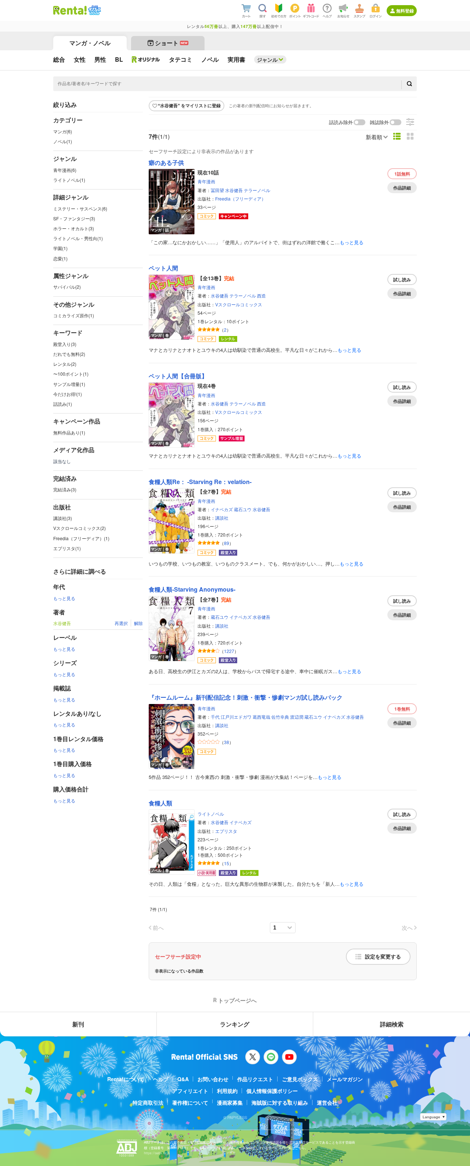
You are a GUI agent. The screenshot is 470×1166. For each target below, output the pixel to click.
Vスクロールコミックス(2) (79, 528)
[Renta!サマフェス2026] (94, 10)
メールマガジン (345, 1079)
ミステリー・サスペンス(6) (80, 208)
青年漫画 (206, 181)
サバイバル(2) (67, 287)
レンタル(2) (64, 364)
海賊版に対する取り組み (280, 1102)
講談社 (221, 518)
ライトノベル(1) (69, 180)
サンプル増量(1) (69, 384)
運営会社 (327, 1102)
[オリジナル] (146, 59)
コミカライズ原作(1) (73, 315)
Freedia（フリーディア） (240, 198)
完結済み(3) (64, 489)
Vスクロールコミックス (238, 304)
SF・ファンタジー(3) (74, 218)
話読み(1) (62, 404)
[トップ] (70, 10)
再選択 (121, 623)
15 (226, 863)
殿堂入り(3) (64, 344)
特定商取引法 (148, 1102)
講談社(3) (62, 518)
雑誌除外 (379, 122)
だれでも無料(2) (69, 354)
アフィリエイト (190, 1090)
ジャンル (267, 59)
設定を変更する (383, 957)
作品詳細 (402, 187)
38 (226, 742)
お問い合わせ (213, 1079)
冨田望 (217, 190)
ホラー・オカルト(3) (73, 228)
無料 (402, 173)
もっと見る (64, 598)
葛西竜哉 (261, 717)
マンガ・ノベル (90, 43)
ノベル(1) (62, 141)
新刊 (78, 1024)
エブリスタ (226, 831)
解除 (138, 623)
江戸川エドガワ (236, 717)
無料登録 (405, 10)
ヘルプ (161, 1079)
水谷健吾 (234, 190)
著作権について (190, 1102)
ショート (171, 43)
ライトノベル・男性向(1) (78, 238)
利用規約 (227, 1090)
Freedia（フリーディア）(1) (81, 538)
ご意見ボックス (300, 1079)
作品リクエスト (255, 1079)
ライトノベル (211, 814)
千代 (215, 717)
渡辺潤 (296, 717)
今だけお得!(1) (67, 394)
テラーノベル (257, 190)
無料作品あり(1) (69, 432)
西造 (261, 295)
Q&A (183, 1079)
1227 (229, 651)
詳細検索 (392, 1024)
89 (226, 543)
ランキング (234, 1024)
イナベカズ (222, 509)
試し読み (402, 279)
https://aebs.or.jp (157, 1153)
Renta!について (125, 1079)
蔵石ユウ (243, 509)
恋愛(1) (60, 258)
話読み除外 (341, 122)
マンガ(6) (62, 131)
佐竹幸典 (280, 717)
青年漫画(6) (64, 170)
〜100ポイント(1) (70, 374)
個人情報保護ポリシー (272, 1090)
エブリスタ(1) (67, 548)
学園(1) (60, 248)
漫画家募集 (230, 1102)
